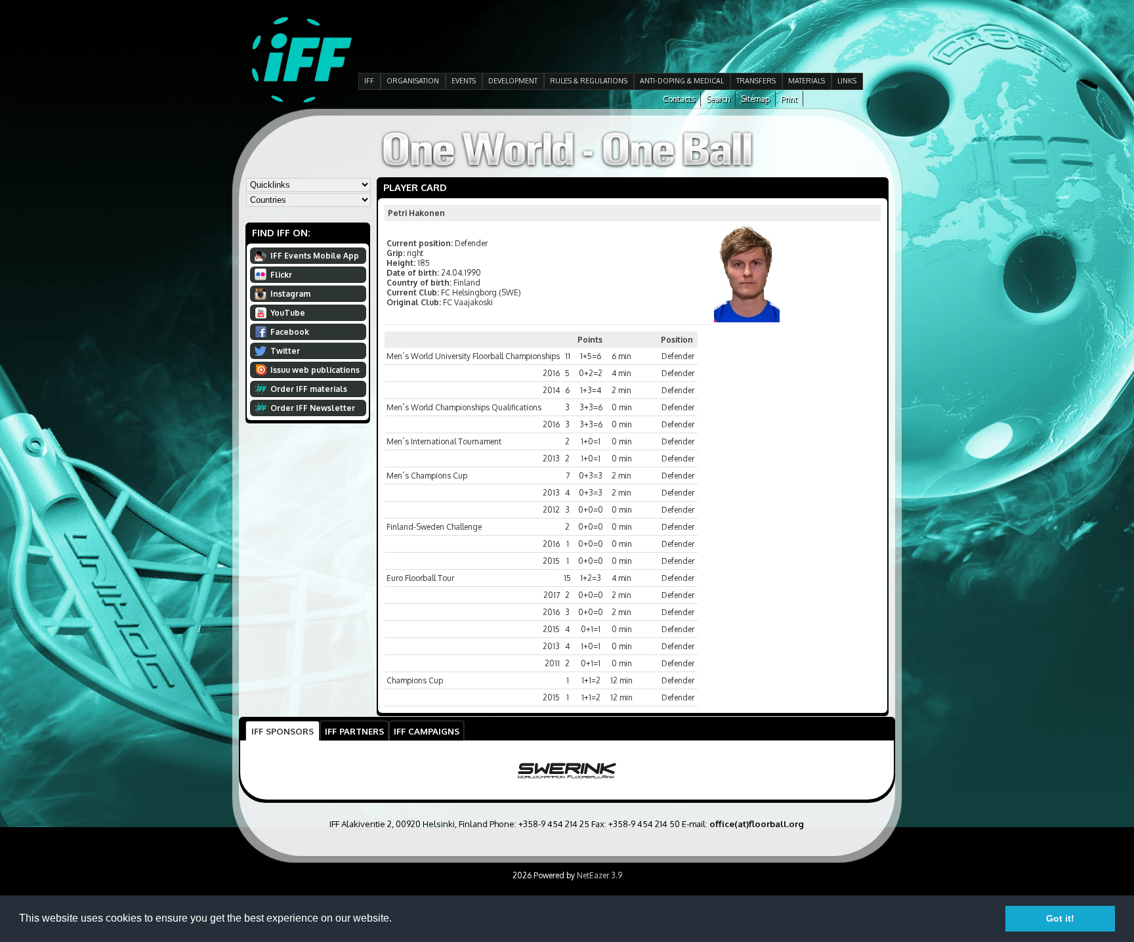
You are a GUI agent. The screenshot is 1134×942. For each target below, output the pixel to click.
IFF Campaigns (426, 731)
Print (789, 99)
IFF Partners (354, 731)
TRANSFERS (756, 80)
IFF (369, 80)
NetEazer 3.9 (599, 875)
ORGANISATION (413, 80)
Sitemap (755, 99)
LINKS (846, 80)
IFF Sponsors (282, 731)
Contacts (679, 99)
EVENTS (464, 80)
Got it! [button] (1060, 918)
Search (718, 99)
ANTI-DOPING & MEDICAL (682, 80)
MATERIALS (806, 80)
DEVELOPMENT (512, 80)
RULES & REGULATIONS (588, 80)
